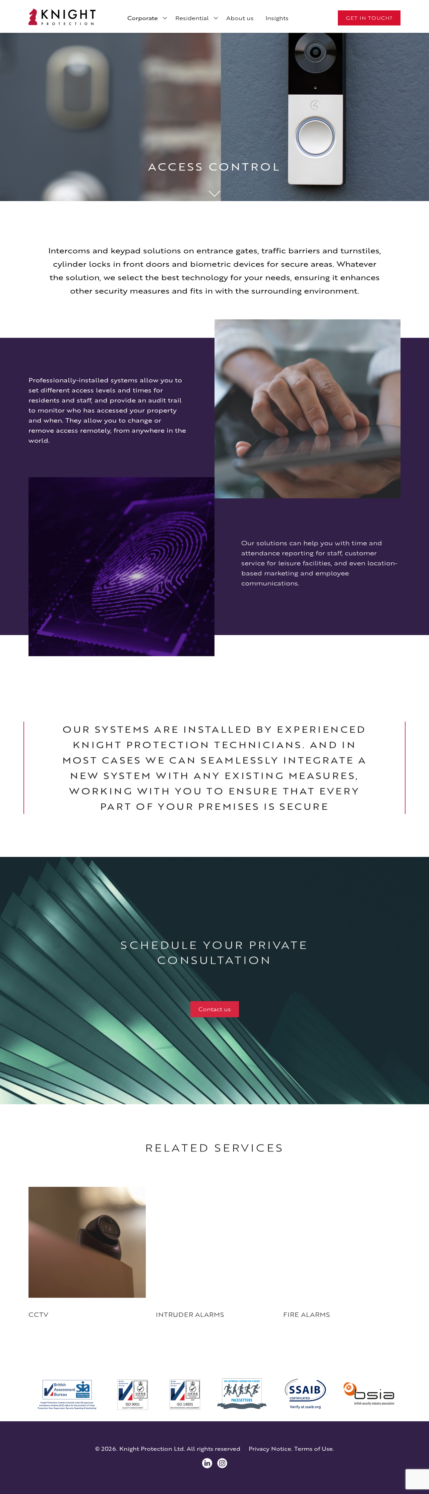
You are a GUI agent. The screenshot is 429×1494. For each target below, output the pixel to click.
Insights (277, 18)
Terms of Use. (314, 1449)
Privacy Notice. (271, 1449)
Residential (192, 18)
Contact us (214, 1006)
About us (240, 18)
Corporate (142, 18)
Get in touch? (369, 17)
